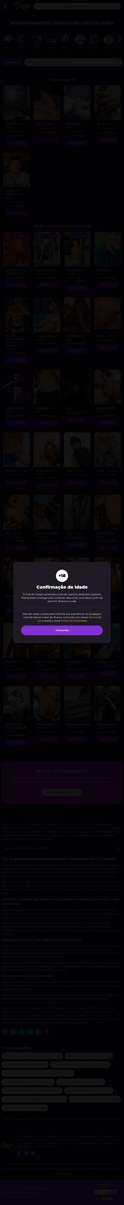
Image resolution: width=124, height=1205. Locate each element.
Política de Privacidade (74, 620)
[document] (62, 602)
